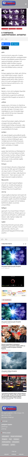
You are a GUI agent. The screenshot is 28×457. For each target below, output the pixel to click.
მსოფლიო (4, 439)
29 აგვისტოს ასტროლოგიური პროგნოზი (11, 266)
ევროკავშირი (5, 436)
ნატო (10, 439)
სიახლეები (19, 28)
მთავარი (6, 454)
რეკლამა (14, 454)
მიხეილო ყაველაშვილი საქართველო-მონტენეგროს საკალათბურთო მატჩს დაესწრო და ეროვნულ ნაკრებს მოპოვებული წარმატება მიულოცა (13, 346)
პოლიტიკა (16, 439)
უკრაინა (13, 444)
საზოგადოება (12, 28)
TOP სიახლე (5, 28)
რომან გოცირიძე (6, 441)
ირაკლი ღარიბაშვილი (16, 436)
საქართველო (5, 444)
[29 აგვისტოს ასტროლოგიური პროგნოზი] (14, 255)
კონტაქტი (21, 454)
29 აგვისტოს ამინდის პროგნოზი (9, 371)
